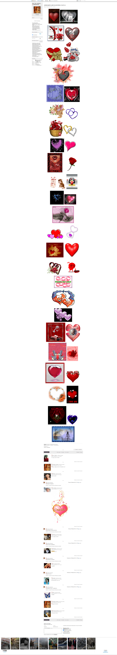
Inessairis (33, 43)
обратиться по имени (60, 455)
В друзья (38, 14)
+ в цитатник (53, 6)
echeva (36, 45)
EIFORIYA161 (54, 548)
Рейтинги (47, 0)
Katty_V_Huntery (54, 455)
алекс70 (35, 55)
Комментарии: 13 (38, 23)
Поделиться (80, 449)
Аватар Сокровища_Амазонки (37, 9)
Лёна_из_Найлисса (37, 51)
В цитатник (81, 461)
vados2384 (37, 47)
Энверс (33, 55)
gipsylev (38, 45)
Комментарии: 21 (38, 25)
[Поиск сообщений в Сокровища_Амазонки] (40, 33)
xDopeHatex (33, 48)
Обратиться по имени (58, 485)
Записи (33, 3)
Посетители (38, 64)
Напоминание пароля (55, 626)
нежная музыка (34, 29)
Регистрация (39, 0)
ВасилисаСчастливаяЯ (55, 610)
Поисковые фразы (39, 65)
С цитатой (78, 461)
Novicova (39, 44)
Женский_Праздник (39, 50)
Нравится (77, 449)
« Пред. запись (58, 452)
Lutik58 (39, 43)
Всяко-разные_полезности (35, 49)
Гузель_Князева (34, 50)
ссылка (60, 456)
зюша (37, 56)
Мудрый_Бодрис (34, 52)
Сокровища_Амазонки (55, 464)
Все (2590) (41, 41)
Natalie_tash (36, 44)
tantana (53, 592)
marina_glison (38, 46)
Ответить (75, 461)
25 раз (47, 446)
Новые (81, 452)
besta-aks (33, 45)
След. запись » (67, 452)
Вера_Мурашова (38, 48)
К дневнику (62, 452)
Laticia (37, 43)
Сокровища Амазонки (32, 4)
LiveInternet (33, 0)
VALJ (53, 563)
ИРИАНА (33, 51)
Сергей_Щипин (36, 54)
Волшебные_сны (34, 49)
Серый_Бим (54, 534)
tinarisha (33, 47)
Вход (42, 0)
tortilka (35, 47)
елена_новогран (34, 56)
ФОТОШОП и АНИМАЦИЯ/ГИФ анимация (52, 444)
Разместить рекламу (105, 652)
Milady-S (33, 44)
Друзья (35, 3)
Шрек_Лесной (40, 54)
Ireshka (36, 43)
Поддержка (77, 0)
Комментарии (39, 3)
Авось (51, 0)
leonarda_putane (34, 46)
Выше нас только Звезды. (35, 26)
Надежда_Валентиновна (35, 53)
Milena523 (53, 473)
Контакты (105, 651)
